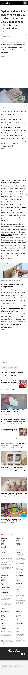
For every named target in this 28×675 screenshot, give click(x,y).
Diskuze (13, 375)
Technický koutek (5, 546)
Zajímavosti (3, 547)
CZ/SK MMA (18, 615)
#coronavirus (5, 592)
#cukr (18, 592)
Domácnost (3, 614)
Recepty (18, 581)
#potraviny (19, 552)
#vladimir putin (20, 554)
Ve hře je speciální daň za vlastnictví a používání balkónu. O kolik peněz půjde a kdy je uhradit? (20, 569)
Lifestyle (3, 616)
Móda (2, 618)
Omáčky (18, 579)
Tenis (2, 584)
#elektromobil (5, 555)
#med (18, 589)
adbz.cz (3, 6)
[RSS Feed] (24, 654)
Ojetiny (2, 543)
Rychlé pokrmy (19, 583)
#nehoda (4, 552)
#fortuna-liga (5, 589)
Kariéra (12, 654)
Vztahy (2, 619)
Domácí (17, 540)
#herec (3, 623)
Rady (2, 544)
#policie (4, 550)
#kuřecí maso (20, 587)
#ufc (18, 625)
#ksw (18, 628)
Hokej (2, 581)
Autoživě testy (4, 541)
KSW (17, 619)
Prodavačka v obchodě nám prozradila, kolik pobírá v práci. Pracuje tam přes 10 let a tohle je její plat (9, 382)
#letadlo (4, 625)
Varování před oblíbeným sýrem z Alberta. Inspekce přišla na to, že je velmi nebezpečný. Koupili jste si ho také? (13, 410)
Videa (17, 616)
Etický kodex (16, 658)
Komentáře (18, 541)
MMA (2, 583)
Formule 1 (3, 579)
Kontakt (18, 654)
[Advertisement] (14, 71)
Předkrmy (18, 580)
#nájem (4, 367)
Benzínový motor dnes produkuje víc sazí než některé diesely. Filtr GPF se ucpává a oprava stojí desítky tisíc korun (7, 567)
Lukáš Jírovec (7, 36)
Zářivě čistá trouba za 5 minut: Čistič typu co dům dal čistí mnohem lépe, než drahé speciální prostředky (13, 444)
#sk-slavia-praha (5, 587)
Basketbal (3, 577)
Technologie (18, 546)
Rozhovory (18, 543)
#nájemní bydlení (13, 367)
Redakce (6, 654)
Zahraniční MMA (19, 614)
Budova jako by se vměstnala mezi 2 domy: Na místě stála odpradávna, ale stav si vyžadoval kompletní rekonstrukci (13, 469)
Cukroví (17, 577)
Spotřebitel (18, 544)
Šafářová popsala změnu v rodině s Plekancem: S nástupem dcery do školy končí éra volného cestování (7, 606)
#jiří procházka (20, 623)
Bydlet (3, 133)
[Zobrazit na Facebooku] (22, 654)
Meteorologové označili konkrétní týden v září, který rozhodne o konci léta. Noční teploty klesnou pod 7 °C (7, 634)
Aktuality (3, 540)
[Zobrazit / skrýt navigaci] (25, 3)
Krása (2, 615)
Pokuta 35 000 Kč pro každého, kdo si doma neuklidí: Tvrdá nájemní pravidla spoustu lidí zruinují (13, 521)
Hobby (8, 6)
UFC (17, 618)
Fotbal (2, 580)
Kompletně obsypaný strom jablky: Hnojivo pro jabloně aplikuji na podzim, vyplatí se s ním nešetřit (13, 420)
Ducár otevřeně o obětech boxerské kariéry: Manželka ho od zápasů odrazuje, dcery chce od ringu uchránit (7, 598)
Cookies (11, 658)
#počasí (4, 628)
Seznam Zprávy (6, 235)
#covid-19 (19, 549)
